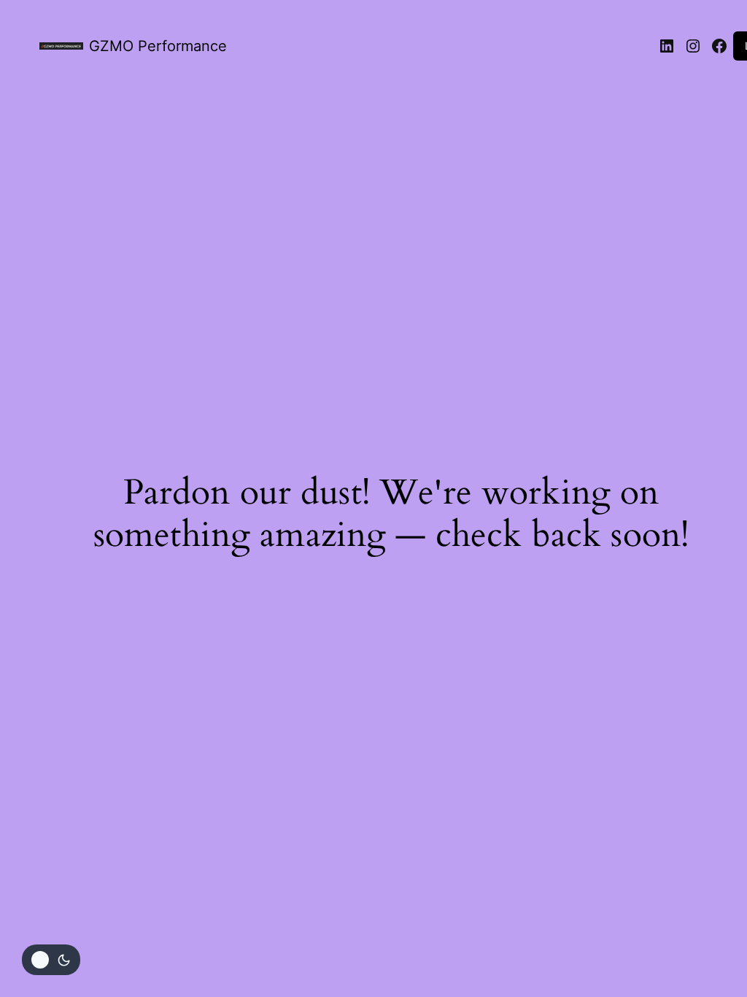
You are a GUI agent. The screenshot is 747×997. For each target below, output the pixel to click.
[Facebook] (719, 46)
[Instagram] (693, 46)
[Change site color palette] (51, 959)
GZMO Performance (158, 46)
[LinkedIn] (667, 46)
